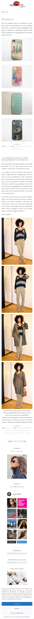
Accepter (17, 604)
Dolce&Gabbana (27, 428)
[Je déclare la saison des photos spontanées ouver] (12, 534)
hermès (7, 430)
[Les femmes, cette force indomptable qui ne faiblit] (22, 503)
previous (10, 441)
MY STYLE (11, 428)
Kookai (27, 430)
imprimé (12, 430)
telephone (14, 148)
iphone (24, 146)
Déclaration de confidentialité (22, 616)
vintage (20, 148)
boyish (19, 428)
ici (25, 413)
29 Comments (17, 426)
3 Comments (17, 144)
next (25, 441)
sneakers (22, 433)
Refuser (17, 608)
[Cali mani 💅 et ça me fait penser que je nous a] (22, 534)
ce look (15, 417)
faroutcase (19, 32)
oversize (12, 433)
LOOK (7, 428)
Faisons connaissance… (17, 451)
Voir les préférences (17, 613)
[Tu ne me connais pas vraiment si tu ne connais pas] (12, 524)
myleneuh (25, 28)
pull (17, 433)
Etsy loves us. (8, 19)
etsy (20, 146)
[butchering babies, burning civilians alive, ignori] (12, 513)
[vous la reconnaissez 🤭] (22, 513)
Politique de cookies (9, 616)
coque (16, 146)
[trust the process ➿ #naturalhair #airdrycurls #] (12, 503)
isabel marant (20, 430)
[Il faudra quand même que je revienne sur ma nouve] (22, 524)
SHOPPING (8, 146)
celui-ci (16, 410)
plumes (29, 146)
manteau (6, 433)
